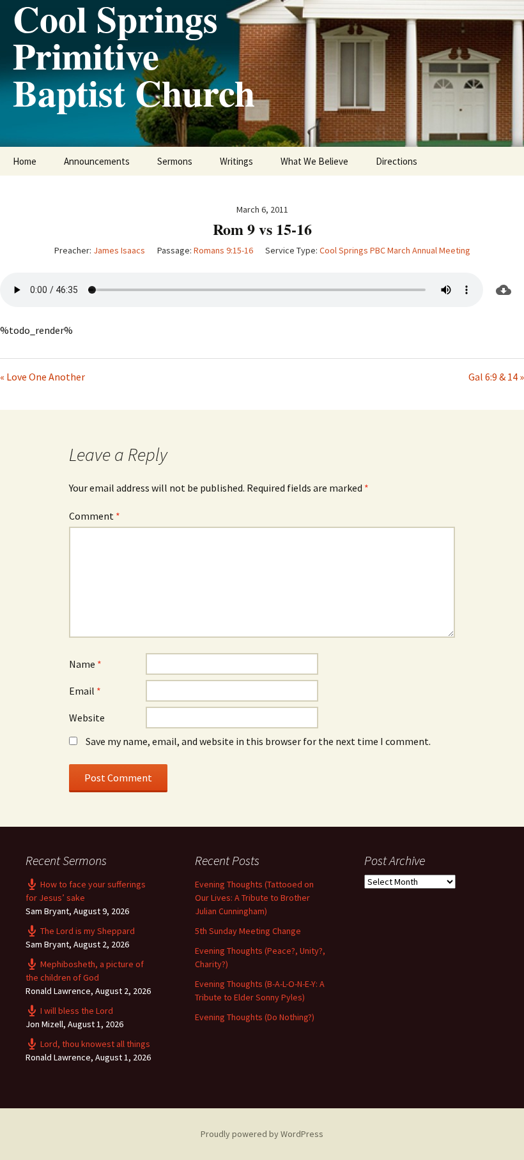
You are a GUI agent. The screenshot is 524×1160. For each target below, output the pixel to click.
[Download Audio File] (503, 290)
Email (85, 690)
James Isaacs (119, 250)
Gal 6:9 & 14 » (496, 376)
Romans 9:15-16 (223, 250)
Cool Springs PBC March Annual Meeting (395, 250)
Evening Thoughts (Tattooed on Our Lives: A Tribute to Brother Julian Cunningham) (254, 897)
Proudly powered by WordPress (262, 1134)
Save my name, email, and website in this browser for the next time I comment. (258, 741)
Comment (94, 515)
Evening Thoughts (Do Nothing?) (254, 1017)
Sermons (174, 161)
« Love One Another (42, 376)
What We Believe (314, 161)
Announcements (97, 161)
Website (87, 717)
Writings (236, 161)
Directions (396, 161)
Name (85, 664)
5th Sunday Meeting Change (248, 931)
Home (24, 161)
